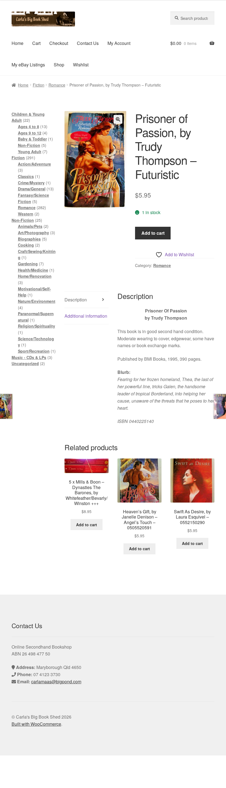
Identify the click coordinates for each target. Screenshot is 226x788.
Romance (57, 85)
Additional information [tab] (85, 316)
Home (17, 43)
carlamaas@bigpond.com (56, 681)
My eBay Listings (28, 64)
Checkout (58, 43)
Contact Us (88, 43)
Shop (59, 64)
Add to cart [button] (86, 524)
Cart (36, 43)
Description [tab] (75, 299)
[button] (118, 119)
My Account (118, 43)
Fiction (38, 85)
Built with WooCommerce (36, 724)
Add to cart (153, 233)
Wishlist (80, 64)
